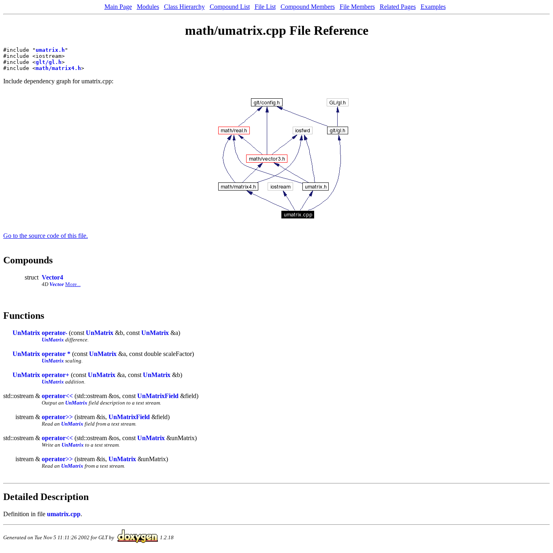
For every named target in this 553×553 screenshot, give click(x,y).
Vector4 (52, 277)
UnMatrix (26, 332)
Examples (433, 6)
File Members (357, 6)
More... (73, 284)
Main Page (118, 6)
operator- (54, 332)
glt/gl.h (49, 62)
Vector (56, 284)
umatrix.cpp (64, 514)
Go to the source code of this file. (45, 235)
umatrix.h (50, 50)
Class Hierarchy (184, 6)
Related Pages (398, 6)
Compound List (230, 6)
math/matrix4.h (58, 68)
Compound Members (308, 6)
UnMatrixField (158, 395)
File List (265, 6)
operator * (56, 353)
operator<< (57, 395)
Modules (148, 6)
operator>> (57, 416)
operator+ (55, 374)
